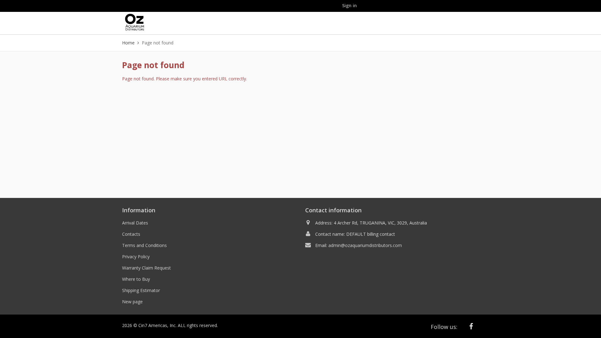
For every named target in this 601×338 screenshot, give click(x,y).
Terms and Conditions (144, 245)
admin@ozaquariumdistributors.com (365, 245)
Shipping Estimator (141, 290)
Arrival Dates (135, 223)
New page (132, 302)
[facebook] (471, 326)
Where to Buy (136, 279)
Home (128, 43)
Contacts (131, 234)
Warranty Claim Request (146, 268)
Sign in (349, 5)
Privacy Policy (136, 257)
